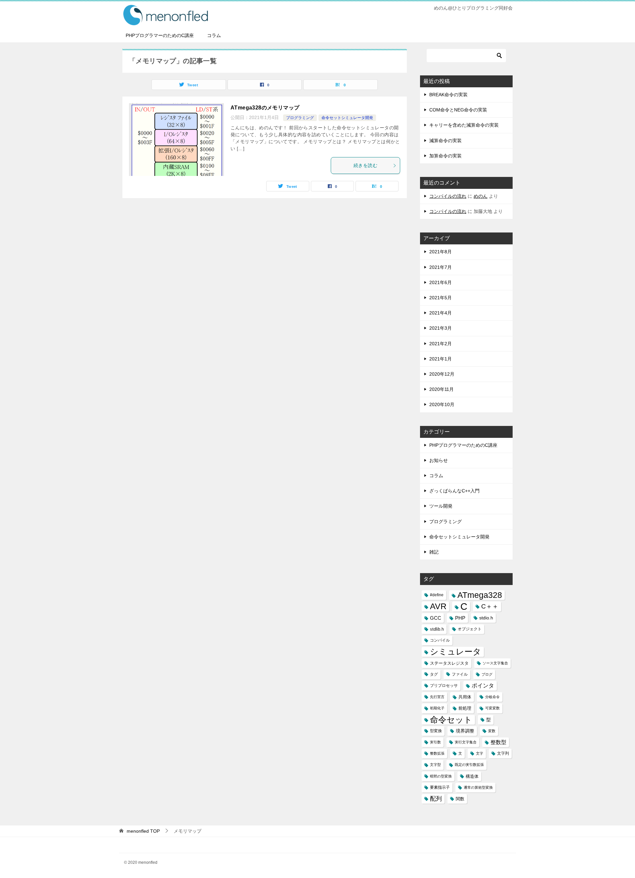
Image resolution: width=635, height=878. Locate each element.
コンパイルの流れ (447, 196)
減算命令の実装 (445, 140)
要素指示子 (440, 787)
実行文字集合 (466, 742)
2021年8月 (440, 251)
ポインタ (483, 686)
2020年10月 (441, 404)
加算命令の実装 (445, 155)
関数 (460, 798)
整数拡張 (437, 753)
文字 (479, 753)
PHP (460, 618)
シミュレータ (455, 651)
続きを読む (365, 165)
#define (437, 595)
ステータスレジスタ (449, 663)
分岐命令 (492, 697)
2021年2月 (440, 343)
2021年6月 (440, 282)
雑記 (434, 552)
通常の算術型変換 (478, 787)
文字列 (503, 753)
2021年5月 (440, 297)
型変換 (436, 731)
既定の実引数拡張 (469, 765)
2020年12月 (441, 374)
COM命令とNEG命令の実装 (458, 109)
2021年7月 (440, 267)
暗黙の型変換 (441, 776)
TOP (143, 831)
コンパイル (440, 640)
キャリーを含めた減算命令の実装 (464, 125)
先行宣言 (437, 697)
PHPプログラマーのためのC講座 (160, 35)
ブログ (487, 674)
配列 (436, 798)
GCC (435, 618)
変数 (491, 731)
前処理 (464, 708)
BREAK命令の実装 (448, 94)
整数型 (498, 742)
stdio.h (486, 617)
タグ (434, 674)
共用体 (464, 696)
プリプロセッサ (444, 685)
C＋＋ (489, 606)
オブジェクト (470, 629)
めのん (480, 196)
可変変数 (492, 708)
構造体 (472, 776)
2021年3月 (440, 328)
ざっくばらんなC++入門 (454, 490)
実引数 (435, 742)
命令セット (451, 719)
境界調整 (465, 730)
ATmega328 (479, 595)
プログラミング (300, 117)
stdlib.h (437, 629)
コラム (214, 35)
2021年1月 (440, 358)
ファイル (460, 674)
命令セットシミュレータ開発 (347, 117)
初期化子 (437, 708)
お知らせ (438, 460)
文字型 (435, 765)
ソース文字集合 (495, 663)
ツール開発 (440, 506)
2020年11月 (441, 389)
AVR (438, 606)
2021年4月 (440, 312)
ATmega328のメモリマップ (265, 107)
